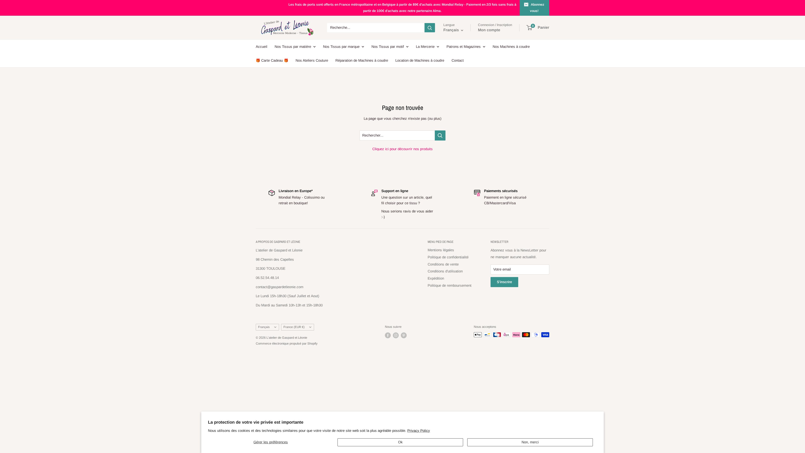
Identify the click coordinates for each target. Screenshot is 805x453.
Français (264, 327)
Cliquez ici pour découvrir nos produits (402, 149)
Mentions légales (441, 250)
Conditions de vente (443, 264)
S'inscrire (504, 282)
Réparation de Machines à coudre (361, 60)
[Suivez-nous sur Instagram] (396, 335)
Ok (400, 442)
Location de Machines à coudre (419, 60)
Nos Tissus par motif (387, 47)
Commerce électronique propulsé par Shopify (287, 343)
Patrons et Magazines (464, 47)
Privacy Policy (418, 431)
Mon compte (489, 30)
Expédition (436, 278)
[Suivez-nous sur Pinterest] (404, 335)
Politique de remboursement (449, 286)
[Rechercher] (430, 27)
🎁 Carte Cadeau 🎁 (272, 60)
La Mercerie (425, 47)
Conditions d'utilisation (445, 271)
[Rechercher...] (440, 135)
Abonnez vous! (537, 8)
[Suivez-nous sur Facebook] (388, 335)
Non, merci (530, 442)
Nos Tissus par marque (341, 47)
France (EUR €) (294, 327)
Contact (458, 60)
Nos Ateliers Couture (312, 60)
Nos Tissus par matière (293, 47)
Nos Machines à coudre (511, 47)
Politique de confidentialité (448, 257)
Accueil (261, 47)
